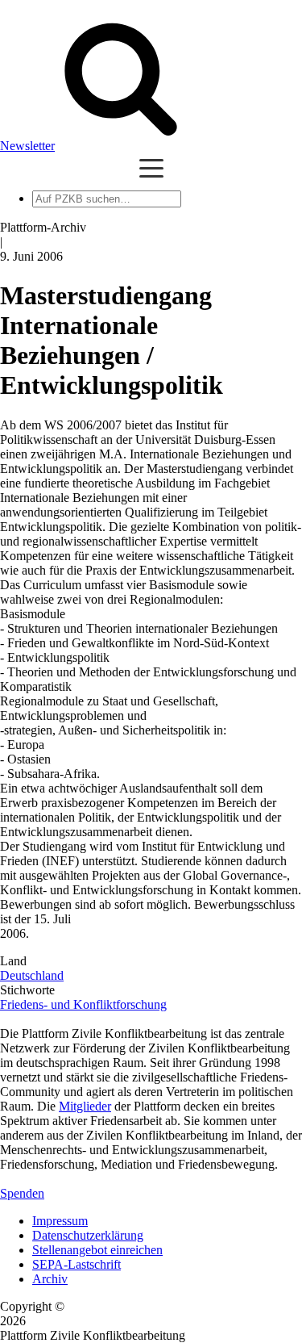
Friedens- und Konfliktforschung (83, 1004)
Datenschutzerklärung (87, 1235)
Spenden (22, 1193)
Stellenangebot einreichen (97, 1250)
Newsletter (27, 146)
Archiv (50, 1279)
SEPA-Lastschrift (76, 1264)
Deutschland (32, 975)
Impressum (60, 1221)
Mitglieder (85, 1106)
